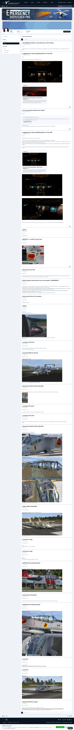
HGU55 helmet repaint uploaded (31, 563)
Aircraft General (25, 343)
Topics (5, 41)
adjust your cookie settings (34, 727)
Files (4, 48)
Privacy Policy (10, 722)
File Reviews (6, 52)
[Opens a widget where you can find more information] (70, 728)
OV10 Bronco (25, 240)
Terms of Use (13, 728)
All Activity (5, 36)
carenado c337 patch (28, 342)
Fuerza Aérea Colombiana (30, 595)
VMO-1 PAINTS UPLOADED (30, 506)
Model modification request (30, 701)
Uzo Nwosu (35, 117)
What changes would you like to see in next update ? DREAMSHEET (41, 280)
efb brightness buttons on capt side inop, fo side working (38, 42)
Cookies (14, 722)
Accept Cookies (61, 727)
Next (26, 39)
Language (4, 722)
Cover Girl (25, 659)
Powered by (67, 722)
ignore (24, 229)
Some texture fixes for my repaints (32, 296)
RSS (18, 722)
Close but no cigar (28, 539)
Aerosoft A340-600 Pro (26, 44)
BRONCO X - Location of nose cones (32, 239)
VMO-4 (25, 306)
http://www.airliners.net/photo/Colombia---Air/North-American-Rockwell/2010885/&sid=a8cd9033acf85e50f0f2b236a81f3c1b (43, 708)
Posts (5, 43)
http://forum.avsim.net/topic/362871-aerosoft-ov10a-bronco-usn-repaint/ (34, 666)
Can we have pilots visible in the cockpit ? (34, 110)
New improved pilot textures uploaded (33, 386)
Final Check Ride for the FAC (30, 353)
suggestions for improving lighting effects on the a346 (37, 53)
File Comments (6, 50)
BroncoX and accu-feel (29, 269)
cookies (9, 727)
